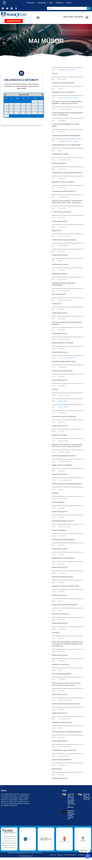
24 (8, 113)
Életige (60, 728)
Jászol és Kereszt (64, 461)
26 (19, 113)
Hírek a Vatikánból (64, 236)
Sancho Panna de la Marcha (68, 98)
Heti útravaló (62, 279)
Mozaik (60, 601)
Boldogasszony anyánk (66, 70)
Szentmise (61, 319)
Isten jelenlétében (64, 756)
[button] (38, 17)
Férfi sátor (61, 679)
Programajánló (63, 245)
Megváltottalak (63, 197)
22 (37, 110)
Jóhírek (60, 489)
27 (25, 113)
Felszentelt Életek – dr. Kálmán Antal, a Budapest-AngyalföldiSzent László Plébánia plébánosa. (71, 800)
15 (37, 107)
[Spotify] (12, 8)
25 (13, 113)
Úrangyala (61, 386)
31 (8, 116)
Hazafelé (61, 582)
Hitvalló (60, 88)
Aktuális (61, 638)
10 (8, 107)
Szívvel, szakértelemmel (66, 358)
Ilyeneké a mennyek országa (68, 141)
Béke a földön (63, 401)
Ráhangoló (62, 661)
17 (8, 110)
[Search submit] (89, 8)
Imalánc (61, 517)
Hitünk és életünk (64, 339)
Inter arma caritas (64, 109)
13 (25, 107)
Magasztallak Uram (65, 700)
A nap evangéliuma (65, 480)
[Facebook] (3, 8)
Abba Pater (62, 208)
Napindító (61, 270)
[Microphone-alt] (16, 8)
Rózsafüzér (62, 79)
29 (37, 113)
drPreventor (62, 169)
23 (42, 110)
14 (30, 107)
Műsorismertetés (64, 395)
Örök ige (61, 431)
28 (30, 113)
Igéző (60, 150)
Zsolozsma (62, 227)
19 (19, 110)
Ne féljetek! (62, 120)
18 (13, 110)
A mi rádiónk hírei (64, 291)
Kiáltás (60, 670)
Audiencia (61, 132)
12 (19, 107)
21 (30, 110)
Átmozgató (62, 573)
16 (42, 107)
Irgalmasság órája (64, 160)
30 (42, 113)
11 (13, 107)
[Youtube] (7, 8)
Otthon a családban (65, 300)
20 (25, 110)
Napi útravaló (63, 499)
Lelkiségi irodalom (64, 452)
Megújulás (61, 178)
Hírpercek (61, 218)
